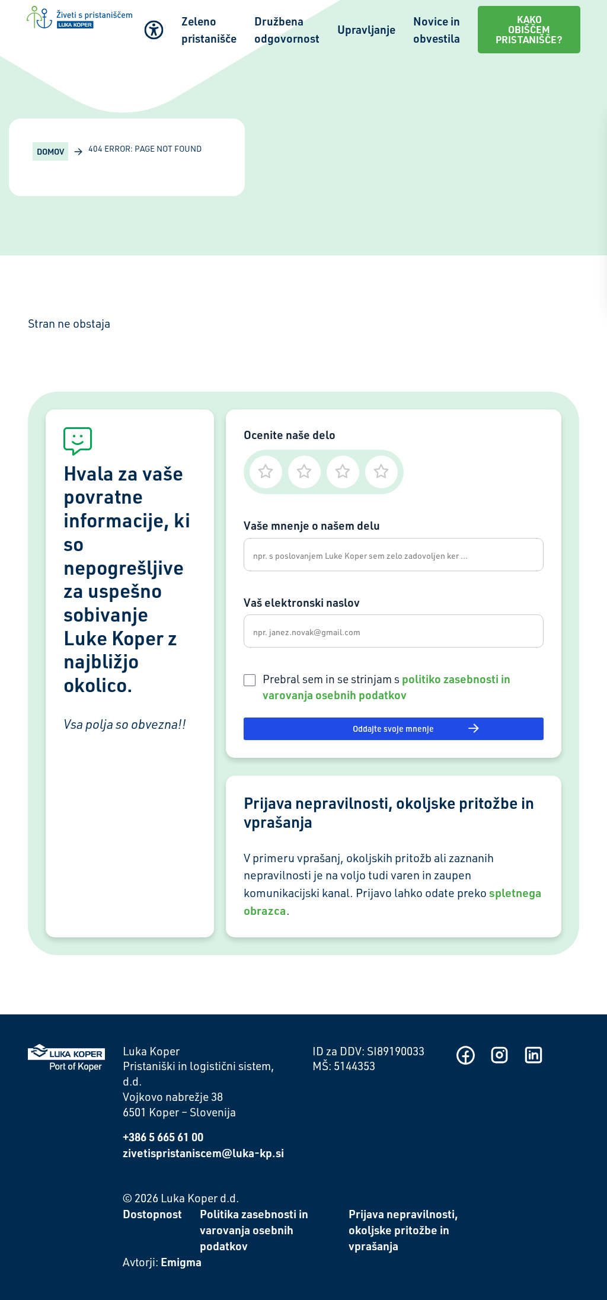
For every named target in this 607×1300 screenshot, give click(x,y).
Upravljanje (366, 29)
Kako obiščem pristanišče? (529, 29)
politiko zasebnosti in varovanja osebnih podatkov (386, 686)
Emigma (181, 1261)
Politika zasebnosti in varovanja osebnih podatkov (254, 1229)
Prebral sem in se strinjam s (386, 686)
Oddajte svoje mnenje (393, 728)
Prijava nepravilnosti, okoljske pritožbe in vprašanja (403, 1229)
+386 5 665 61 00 (163, 1136)
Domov (50, 151)
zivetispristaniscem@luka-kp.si (203, 1152)
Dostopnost (152, 1213)
